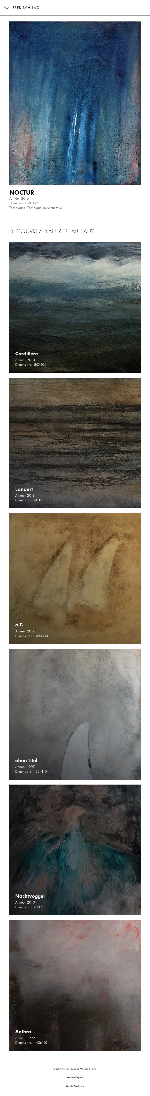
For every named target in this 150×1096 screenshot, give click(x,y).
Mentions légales (75, 1077)
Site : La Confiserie (75, 1085)
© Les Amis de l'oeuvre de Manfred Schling (75, 1068)
